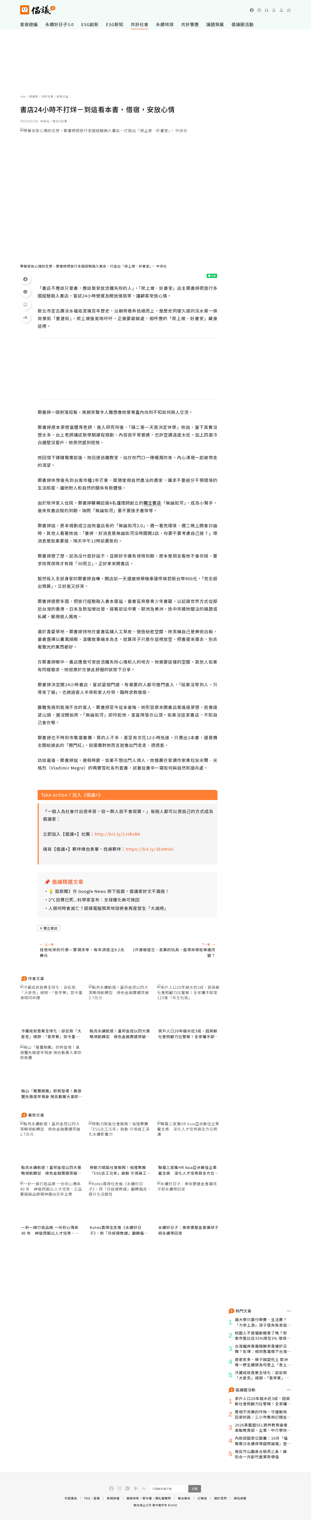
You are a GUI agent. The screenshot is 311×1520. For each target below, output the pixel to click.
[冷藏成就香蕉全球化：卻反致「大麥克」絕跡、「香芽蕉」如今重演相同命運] (52, 1006)
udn (23, 96)
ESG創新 (90, 24)
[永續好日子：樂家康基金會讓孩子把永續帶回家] (189, 1202)
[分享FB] (25, 279)
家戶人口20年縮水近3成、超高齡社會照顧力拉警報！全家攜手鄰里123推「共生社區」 (188, 1033)
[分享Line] (25, 291)
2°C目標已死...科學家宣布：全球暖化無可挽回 (94, 900)
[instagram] (259, 10)
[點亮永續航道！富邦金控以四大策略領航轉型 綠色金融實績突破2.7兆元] (120, 1006)
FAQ (87, 1498)
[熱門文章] (289, 1311)
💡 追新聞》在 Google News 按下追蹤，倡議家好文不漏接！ (108, 891)
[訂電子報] (274, 10)
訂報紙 (202, 1498)
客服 (97, 1498)
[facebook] (252, 10)
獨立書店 (50, 928)
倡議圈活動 (242, 24)
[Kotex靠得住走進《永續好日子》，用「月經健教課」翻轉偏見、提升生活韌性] (120, 1202)
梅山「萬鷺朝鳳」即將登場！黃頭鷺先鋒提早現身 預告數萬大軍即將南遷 (52, 1093)
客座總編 (29, 24)
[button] (289, 10)
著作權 (147, 1498)
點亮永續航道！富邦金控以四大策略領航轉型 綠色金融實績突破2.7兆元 (120, 1033)
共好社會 (140, 24)
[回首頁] (37, 9)
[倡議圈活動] (289, 1390)
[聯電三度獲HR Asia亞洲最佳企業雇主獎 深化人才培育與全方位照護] (189, 1142)
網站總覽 (240, 1498)
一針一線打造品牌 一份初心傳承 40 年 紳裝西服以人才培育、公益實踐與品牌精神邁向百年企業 (50, 1230)
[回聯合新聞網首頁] (24, 9)
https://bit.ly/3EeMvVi (150, 849)
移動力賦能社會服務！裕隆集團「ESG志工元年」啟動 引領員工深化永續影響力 (120, 1170)
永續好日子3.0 (59, 24)
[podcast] (266, 10)
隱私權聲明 (163, 1498)
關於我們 (220, 1498)
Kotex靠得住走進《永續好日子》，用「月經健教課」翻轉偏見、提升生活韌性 (117, 1230)
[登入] (281, 10)
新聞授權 (113, 1498)
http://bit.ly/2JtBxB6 (117, 834)
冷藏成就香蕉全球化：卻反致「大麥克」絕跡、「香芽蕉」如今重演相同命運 (51, 1033)
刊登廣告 (71, 1498)
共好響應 (190, 24)
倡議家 (33, 96)
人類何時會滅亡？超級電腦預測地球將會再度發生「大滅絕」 (108, 908)
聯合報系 (184, 1498)
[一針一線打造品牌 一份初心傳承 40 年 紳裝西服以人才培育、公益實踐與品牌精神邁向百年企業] (52, 1202)
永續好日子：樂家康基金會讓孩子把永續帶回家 (188, 1230)
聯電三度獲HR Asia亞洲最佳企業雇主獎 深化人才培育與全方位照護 (188, 1170)
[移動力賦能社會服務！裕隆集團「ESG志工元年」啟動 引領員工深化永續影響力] (120, 1142)
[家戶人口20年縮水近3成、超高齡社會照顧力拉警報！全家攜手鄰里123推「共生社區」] (189, 1006)
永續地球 (165, 24)
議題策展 (215, 24)
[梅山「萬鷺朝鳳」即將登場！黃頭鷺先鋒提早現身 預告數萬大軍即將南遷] (52, 1065)
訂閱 (194, 1489)
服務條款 (133, 1498)
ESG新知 (114, 24)
